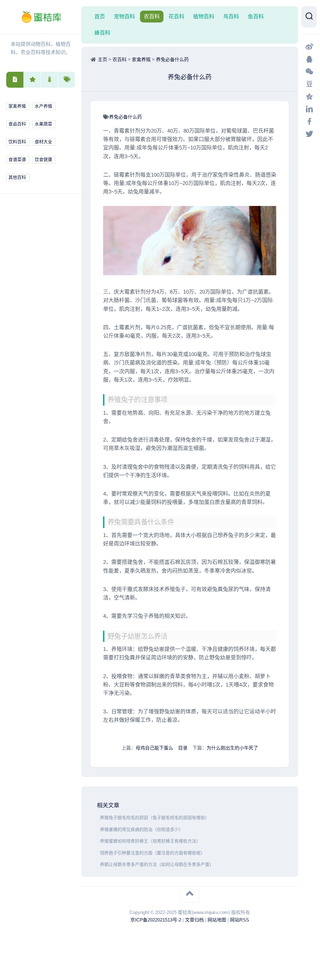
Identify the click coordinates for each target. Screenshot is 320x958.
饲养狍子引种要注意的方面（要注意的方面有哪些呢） (152, 853)
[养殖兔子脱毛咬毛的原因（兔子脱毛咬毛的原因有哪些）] (98, 817)
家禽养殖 (17, 106)
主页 (102, 59)
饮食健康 (43, 159)
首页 (99, 16)
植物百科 (203, 16)
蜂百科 (102, 33)
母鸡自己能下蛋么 (154, 747)
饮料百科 (17, 141)
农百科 (152, 16)
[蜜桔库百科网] (40, 17)
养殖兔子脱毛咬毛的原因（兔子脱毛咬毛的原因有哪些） (154, 817)
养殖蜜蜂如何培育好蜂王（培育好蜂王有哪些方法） (150, 841)
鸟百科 (231, 16)
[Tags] (66, 80)
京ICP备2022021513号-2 (155, 919)
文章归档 (194, 919)
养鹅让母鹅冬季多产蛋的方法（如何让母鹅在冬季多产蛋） (157, 864)
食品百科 (17, 124)
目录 (183, 747)
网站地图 (217, 919)
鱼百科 (256, 16)
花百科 (176, 16)
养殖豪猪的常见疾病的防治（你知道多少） (141, 829)
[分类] (14, 80)
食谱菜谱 (17, 159)
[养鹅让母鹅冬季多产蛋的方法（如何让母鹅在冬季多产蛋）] (98, 864)
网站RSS (239, 919)
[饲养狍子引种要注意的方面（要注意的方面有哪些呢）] (98, 853)
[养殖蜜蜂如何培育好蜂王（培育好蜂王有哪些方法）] (98, 841)
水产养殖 (43, 106)
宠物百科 (124, 16)
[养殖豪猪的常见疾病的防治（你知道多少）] (98, 829)
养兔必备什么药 (172, 59)
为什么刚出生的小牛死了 (232, 747)
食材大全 (43, 141)
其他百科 (17, 177)
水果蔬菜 (43, 124)
